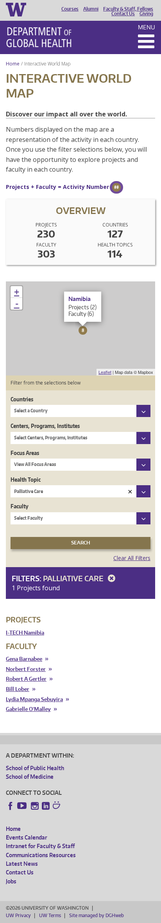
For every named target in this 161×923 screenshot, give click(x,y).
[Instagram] (34, 806)
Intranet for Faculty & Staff (40, 846)
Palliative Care (74, 578)
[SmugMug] (57, 806)
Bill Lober (17, 689)
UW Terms (50, 915)
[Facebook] (10, 806)
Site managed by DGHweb (96, 915)
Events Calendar (26, 837)
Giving (146, 13)
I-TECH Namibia (25, 633)
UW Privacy (18, 915)
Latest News (22, 863)
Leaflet (104, 372)
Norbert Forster (26, 669)
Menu (146, 27)
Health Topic (26, 479)
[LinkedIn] (45, 806)
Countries (22, 399)
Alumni (90, 9)
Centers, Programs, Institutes (45, 426)
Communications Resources (41, 855)
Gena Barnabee (24, 659)
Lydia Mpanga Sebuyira (34, 699)
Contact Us (123, 13)
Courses (70, 9)
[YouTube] (23, 806)
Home (13, 63)
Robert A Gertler (26, 679)
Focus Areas (25, 453)
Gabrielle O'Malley (28, 709)
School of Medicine (30, 776)
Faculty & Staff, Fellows (128, 9)
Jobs (11, 881)
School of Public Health (35, 768)
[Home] (39, 37)
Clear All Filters (131, 558)
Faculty (20, 506)
